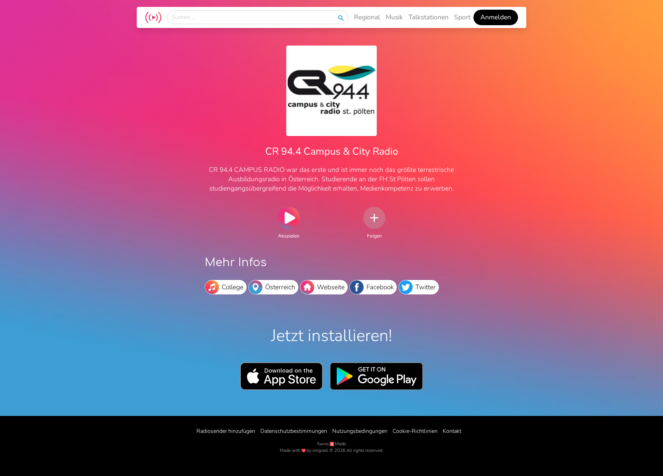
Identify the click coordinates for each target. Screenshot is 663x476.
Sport (462, 17)
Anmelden (495, 17)
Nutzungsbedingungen (359, 431)
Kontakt (452, 431)
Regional (367, 17)
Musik (394, 17)
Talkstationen (429, 17)
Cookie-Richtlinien (415, 431)
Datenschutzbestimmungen (293, 431)
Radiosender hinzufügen (225, 431)
